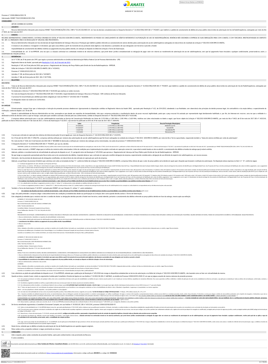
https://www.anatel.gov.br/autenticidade (59, 353)
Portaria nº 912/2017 (140, 344)
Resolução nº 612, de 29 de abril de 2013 (56, 62)
